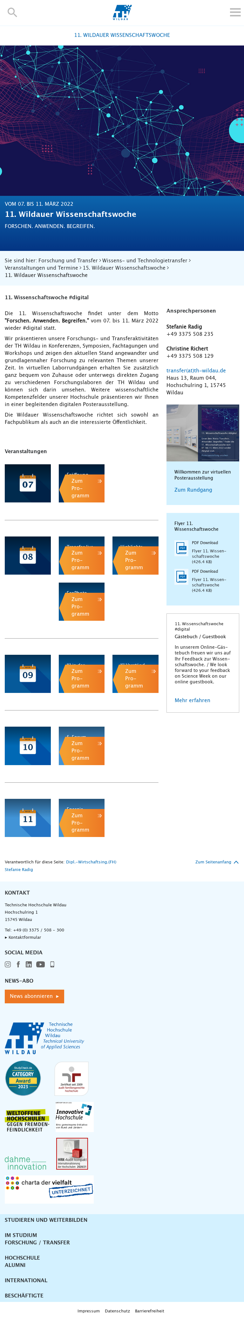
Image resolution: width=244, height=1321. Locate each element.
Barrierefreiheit (149, 1311)
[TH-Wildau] (122, 18)
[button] (12, 12)
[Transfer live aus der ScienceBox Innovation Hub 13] (82, 555)
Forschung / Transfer (37, 1242)
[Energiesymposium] (82, 818)
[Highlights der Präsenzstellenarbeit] (135, 555)
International (26, 1280)
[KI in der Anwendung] (82, 674)
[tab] (8, 512)
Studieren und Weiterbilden (46, 1220)
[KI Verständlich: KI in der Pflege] (135, 674)
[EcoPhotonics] (82, 602)
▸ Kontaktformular (23, 938)
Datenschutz (117, 1311)
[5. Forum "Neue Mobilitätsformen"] (82, 746)
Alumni (15, 1265)
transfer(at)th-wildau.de (196, 370)
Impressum (89, 1311)
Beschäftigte (24, 1295)
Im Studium (21, 1235)
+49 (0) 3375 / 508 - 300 (38, 930)
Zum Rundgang (193, 490)
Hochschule (22, 1258)
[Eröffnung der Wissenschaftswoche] (82, 483)
